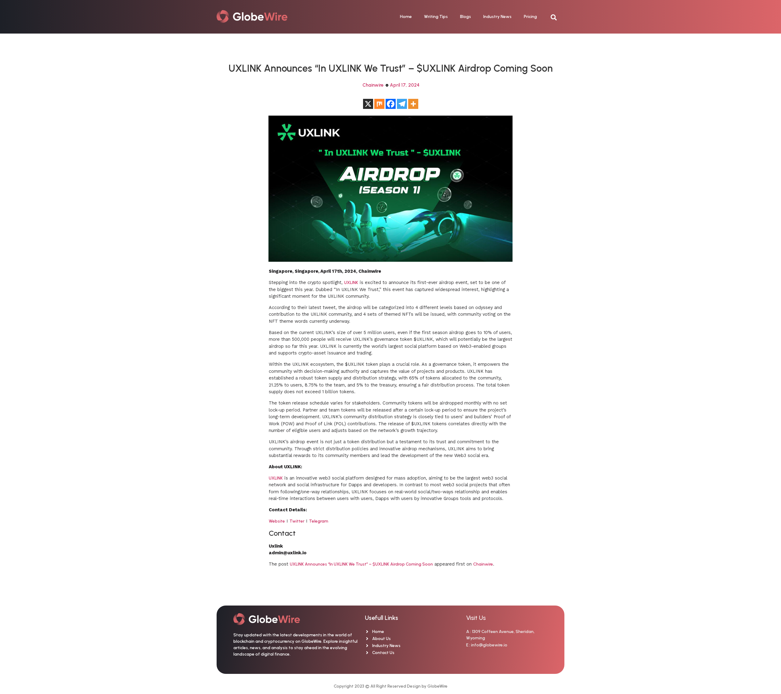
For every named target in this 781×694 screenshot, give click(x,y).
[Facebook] (391, 104)
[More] (413, 104)
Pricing (530, 16)
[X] (368, 104)
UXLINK (351, 282)
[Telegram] (402, 104)
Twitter (297, 521)
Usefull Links (381, 617)
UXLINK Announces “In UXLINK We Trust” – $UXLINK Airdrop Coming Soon (361, 564)
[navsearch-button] (557, 17)
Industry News (497, 16)
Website (277, 521)
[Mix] (379, 104)
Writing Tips (436, 16)
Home (406, 16)
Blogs (465, 16)
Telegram (318, 521)
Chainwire (372, 85)
